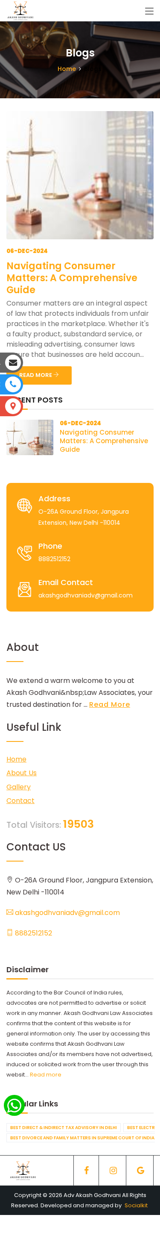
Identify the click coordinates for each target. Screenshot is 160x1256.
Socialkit (136, 1205)
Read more (45, 1075)
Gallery (18, 787)
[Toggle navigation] (149, 11)
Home (67, 69)
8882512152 (32, 933)
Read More (109, 704)
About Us (21, 773)
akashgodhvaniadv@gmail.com (66, 913)
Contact (20, 801)
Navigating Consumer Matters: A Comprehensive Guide (71, 278)
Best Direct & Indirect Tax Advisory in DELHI (63, 1127)
